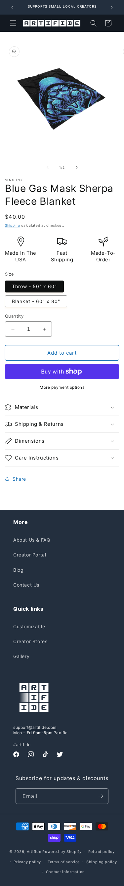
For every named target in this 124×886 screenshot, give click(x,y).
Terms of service (64, 862)
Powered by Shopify (62, 851)
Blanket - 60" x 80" (36, 301)
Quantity (14, 316)
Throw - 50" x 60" (34, 286)
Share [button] (19, 479)
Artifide (34, 851)
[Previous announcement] (12, 7)
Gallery (21, 656)
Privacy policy (27, 862)
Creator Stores (30, 641)
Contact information (65, 871)
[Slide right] (76, 167)
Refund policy (101, 851)
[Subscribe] (101, 796)
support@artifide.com (35, 727)
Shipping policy (101, 862)
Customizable (29, 626)
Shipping (12, 225)
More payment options (62, 387)
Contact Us (26, 585)
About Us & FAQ (31, 540)
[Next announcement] (111, 7)
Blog (18, 570)
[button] (13, 23)
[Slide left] (47, 167)
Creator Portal (29, 554)
